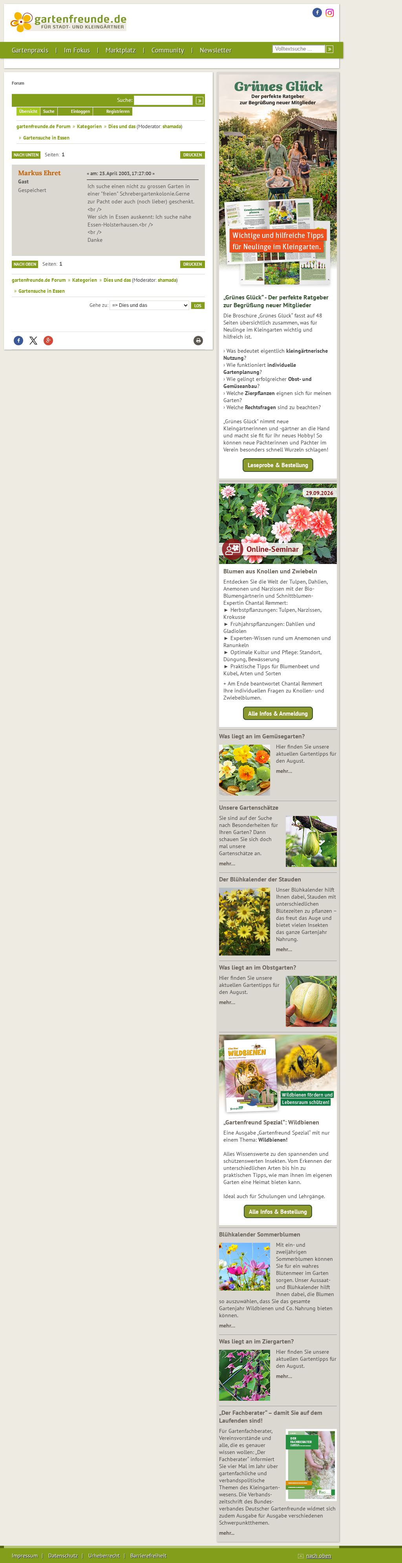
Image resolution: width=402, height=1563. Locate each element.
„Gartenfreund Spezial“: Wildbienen (271, 1122)
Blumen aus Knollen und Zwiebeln (270, 571)
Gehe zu (98, 305)
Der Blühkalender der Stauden (260, 879)
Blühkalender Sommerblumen (259, 1234)
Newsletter (216, 50)
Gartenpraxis (30, 50)
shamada (172, 126)
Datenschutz (63, 1555)
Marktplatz (121, 50)
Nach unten (26, 155)
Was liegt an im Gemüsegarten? (262, 736)
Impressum (25, 1555)
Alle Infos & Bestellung (278, 1211)
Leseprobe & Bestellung (278, 465)
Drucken (192, 155)
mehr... (226, 1532)
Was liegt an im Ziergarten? (256, 1341)
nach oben (318, 1555)
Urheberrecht (104, 1555)
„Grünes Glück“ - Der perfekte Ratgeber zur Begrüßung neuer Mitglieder (276, 301)
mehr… (284, 770)
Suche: (124, 99)
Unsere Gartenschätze (248, 807)
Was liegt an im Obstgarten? (257, 967)
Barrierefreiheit (148, 1555)
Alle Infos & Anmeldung (278, 713)
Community (168, 50)
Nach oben (25, 264)
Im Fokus (77, 50)
